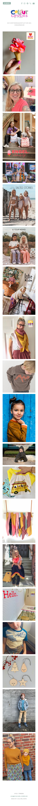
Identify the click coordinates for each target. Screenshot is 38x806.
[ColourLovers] (19, 21)
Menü (7, 3)
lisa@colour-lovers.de (19, 796)
